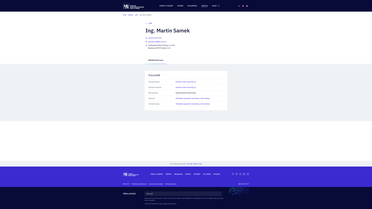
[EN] (243, 6)
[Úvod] (133, 6)
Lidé (150, 23)
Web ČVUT (126, 184)
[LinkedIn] (244, 174)
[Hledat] (239, 6)
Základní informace (155, 60)
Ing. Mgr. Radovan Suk (194, 164)
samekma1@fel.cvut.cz (157, 42)
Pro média (207, 174)
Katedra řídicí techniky (185, 82)
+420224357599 (155, 38)
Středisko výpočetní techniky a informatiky (193, 98)
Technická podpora (171, 184)
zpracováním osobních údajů (168, 204)
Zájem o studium (166, 6)
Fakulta (204, 6)
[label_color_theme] (247, 6)
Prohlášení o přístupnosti (139, 184)
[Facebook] (237, 174)
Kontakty (216, 174)
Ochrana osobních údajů (156, 184)
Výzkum (180, 6)
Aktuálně (197, 174)
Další (214, 6)
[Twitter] (233, 174)
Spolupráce (192, 6)
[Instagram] (240, 174)
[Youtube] (248, 174)
